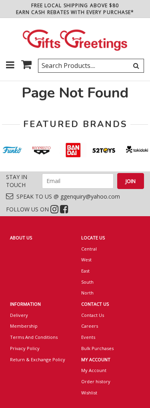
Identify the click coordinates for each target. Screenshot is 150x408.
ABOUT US (21, 238)
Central (89, 249)
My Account (93, 370)
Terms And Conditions (34, 337)
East (85, 271)
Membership (24, 326)
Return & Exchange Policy (37, 359)
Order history (95, 381)
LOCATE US (93, 238)
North (87, 293)
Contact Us (92, 315)
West (86, 260)
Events (88, 337)
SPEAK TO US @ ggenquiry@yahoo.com (66, 196)
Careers (89, 326)
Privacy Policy (25, 348)
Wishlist (89, 393)
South (87, 282)
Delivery (19, 315)
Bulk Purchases (97, 348)
